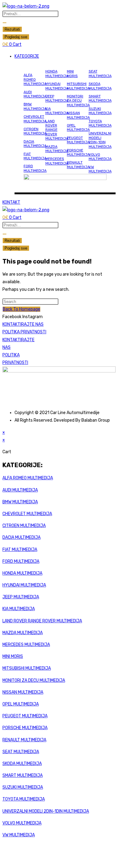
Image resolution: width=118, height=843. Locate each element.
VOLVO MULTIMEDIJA (100, 156)
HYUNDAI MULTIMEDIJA (56, 86)
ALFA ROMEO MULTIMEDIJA (35, 79)
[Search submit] (4, 22)
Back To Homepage (21, 309)
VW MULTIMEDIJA (100, 169)
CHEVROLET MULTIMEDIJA (35, 118)
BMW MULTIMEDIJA (35, 106)
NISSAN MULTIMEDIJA (78, 115)
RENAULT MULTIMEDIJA (78, 164)
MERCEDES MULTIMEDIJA (56, 161)
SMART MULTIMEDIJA (100, 98)
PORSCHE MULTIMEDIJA (78, 152)
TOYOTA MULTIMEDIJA (100, 123)
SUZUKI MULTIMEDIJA (100, 111)
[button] (65, 56)
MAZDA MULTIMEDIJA (56, 148)
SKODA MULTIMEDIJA (100, 86)
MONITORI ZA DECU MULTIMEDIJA (78, 100)
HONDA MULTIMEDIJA (56, 73)
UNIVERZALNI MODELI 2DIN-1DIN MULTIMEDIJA (100, 139)
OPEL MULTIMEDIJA (78, 127)
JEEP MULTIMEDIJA (56, 98)
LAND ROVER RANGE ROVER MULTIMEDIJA (56, 130)
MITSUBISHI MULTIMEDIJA (78, 86)
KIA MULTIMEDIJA (56, 111)
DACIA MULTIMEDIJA (35, 143)
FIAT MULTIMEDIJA (35, 156)
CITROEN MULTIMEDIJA (35, 131)
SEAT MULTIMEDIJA (100, 73)
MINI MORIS (72, 73)
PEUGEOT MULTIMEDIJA (78, 140)
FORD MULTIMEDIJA (35, 168)
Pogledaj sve (16, 37)
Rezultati (12, 29)
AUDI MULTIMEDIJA (35, 94)
